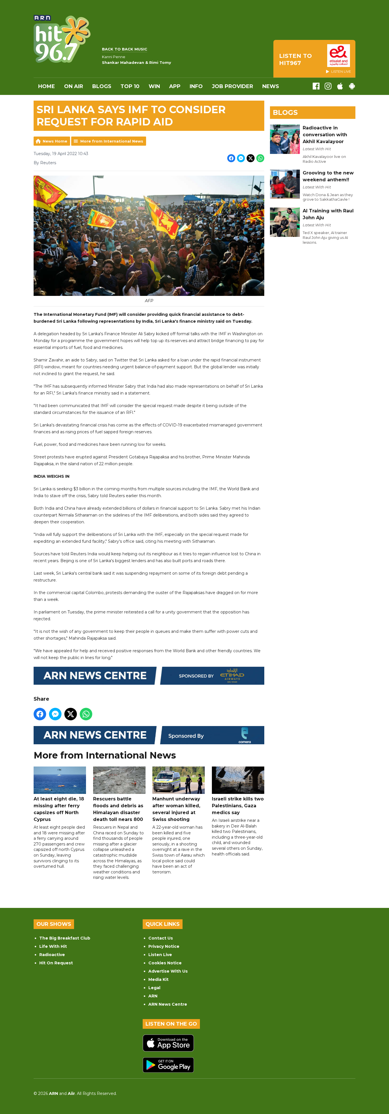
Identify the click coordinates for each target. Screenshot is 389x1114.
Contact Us (160, 938)
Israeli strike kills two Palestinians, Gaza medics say (238, 805)
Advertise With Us (168, 971)
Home (46, 86)
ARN (152, 996)
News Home (55, 141)
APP (175, 86)
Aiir (71, 1093)
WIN (154, 86)
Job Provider (232, 86)
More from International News (111, 141)
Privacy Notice (163, 946)
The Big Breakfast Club (64, 938)
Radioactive (52, 954)
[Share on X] (251, 158)
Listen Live (160, 954)
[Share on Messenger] (241, 158)
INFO (196, 86)
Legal (154, 987)
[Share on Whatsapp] (260, 158)
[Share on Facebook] (231, 158)
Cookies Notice (165, 962)
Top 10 (130, 86)
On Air (73, 86)
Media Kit (158, 979)
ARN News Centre (167, 1004)
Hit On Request (56, 962)
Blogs (101, 86)
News (270, 86)
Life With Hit (53, 946)
